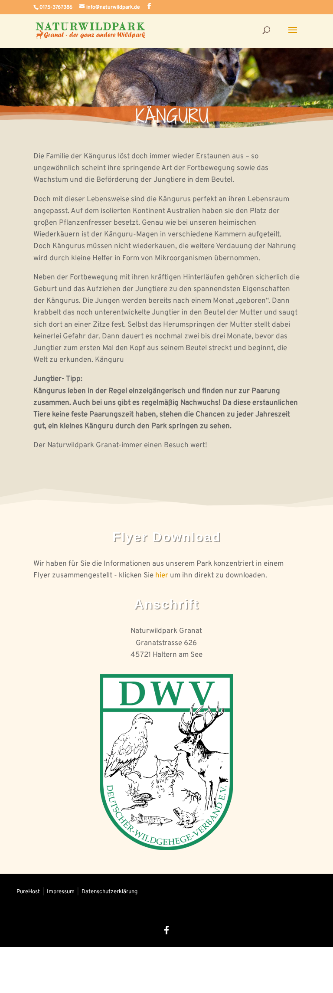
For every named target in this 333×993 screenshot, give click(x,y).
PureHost (28, 891)
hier (161, 575)
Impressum (61, 891)
